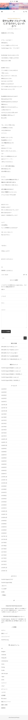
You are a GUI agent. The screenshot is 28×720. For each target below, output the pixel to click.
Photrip (3, 667)
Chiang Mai (3, 657)
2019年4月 (3, 501)
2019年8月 (3, 489)
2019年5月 (3, 498)
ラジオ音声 (3, 588)
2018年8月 (3, 523)
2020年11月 (4, 442)
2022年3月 (3, 395)
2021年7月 (3, 420)
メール (3, 296)
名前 (3, 289)
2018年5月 (3, 533)
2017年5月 (3, 552)
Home (2, 664)
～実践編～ (3, 595)
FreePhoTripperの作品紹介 (7, 367)
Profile (2, 670)
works (2, 679)
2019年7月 (3, 492)
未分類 (2, 592)
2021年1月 (3, 436)
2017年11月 (4, 536)
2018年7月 (3, 527)
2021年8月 (3, 417)
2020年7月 (3, 454)
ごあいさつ (3, 585)
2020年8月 (3, 451)
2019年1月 (3, 508)
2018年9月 (3, 520)
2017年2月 (3, 561)
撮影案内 (3, 708)
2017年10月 (4, 539)
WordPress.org (5, 639)
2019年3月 (3, 505)
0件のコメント (17, 29)
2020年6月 (3, 458)
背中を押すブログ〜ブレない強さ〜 (9, 353)
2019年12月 (4, 476)
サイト (2, 303)
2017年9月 (3, 542)
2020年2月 (3, 470)
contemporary (4, 661)
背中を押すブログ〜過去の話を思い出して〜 (11, 359)
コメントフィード (5, 636)
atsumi (6, 274)
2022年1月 (3, 401)
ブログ (2, 686)
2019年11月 (4, 479)
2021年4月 (3, 426)
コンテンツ (3, 682)
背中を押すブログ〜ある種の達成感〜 (10, 356)
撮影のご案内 (4, 704)
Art (2, 648)
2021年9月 (3, 414)
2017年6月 (3, 548)
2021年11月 (4, 407)
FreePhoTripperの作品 (6, 377)
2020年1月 (3, 473)
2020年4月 (3, 464)
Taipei (2, 676)
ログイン (3, 630)
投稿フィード (4, 633)
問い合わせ (3, 698)
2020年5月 (3, 461)
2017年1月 (3, 564)
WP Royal (17, 717)
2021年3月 (3, 429)
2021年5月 (3, 423)
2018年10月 (4, 517)
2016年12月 (4, 567)
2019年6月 (3, 495)
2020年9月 (3, 448)
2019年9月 (3, 486)
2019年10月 (4, 483)
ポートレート (4, 689)
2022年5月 (3, 389)
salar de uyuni (4, 673)
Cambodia (3, 654)
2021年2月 (3, 432)
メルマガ (3, 692)
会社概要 (3, 695)
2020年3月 (3, 467)
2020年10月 (4, 445)
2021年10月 (4, 411)
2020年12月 (4, 439)
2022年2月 (3, 398)
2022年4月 (3, 392)
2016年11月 (4, 570)
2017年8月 (3, 545)
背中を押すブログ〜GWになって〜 (9, 346)
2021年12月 (4, 404)
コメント (3, 309)
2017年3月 (3, 558)
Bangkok (3, 651)
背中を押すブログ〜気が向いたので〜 (10, 349)
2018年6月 (3, 530)
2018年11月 (4, 514)
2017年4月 (3, 555)
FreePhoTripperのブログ (14, 18)
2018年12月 (4, 511)
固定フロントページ (6, 701)
